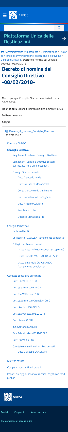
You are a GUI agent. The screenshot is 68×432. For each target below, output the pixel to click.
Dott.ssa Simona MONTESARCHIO (31, 300)
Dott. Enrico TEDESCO (25, 281)
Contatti (5, 412)
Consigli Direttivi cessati (25, 172)
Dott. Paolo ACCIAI (23, 320)
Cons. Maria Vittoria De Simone (35, 190)
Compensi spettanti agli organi (24, 367)
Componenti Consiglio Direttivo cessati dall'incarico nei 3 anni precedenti (34, 164)
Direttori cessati (15, 361)
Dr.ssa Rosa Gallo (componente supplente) (41, 249)
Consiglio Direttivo (18, 150)
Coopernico (20, 412)
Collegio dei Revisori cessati (27, 244)
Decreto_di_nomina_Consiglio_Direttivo (31, 131)
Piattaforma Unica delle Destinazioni (29, 38)
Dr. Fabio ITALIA (21, 231)
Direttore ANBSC (16, 143)
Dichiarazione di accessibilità (16, 421)
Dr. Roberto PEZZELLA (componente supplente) (39, 238)
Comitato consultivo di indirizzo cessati (34, 346)
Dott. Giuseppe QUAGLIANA (33, 352)
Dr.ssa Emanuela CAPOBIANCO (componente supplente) (35, 264)
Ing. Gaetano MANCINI (25, 327)
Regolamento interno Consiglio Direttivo (34, 155)
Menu (4, 16)
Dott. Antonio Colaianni (30, 204)
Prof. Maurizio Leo (27, 210)
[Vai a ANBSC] (2, 52)
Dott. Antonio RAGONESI (26, 307)
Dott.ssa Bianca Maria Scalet (33, 184)
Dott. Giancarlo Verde (29, 177)
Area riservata (38, 412)
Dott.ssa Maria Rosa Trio (31, 217)
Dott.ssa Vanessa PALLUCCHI (29, 314)
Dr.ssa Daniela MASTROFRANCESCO (38, 256)
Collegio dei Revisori (18, 226)
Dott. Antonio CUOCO (24, 340)
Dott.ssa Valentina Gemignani (34, 197)
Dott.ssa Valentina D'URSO (27, 294)
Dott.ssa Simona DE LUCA (27, 287)
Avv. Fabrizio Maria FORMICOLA (30, 333)
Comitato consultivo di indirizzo (24, 276)
